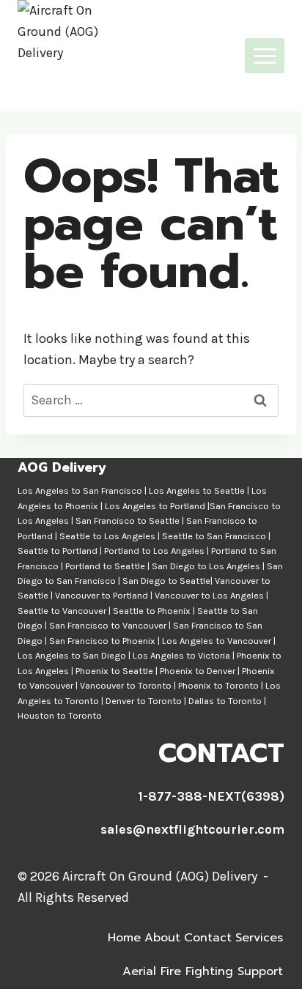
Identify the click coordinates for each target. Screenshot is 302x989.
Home (124, 938)
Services (259, 938)
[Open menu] (264, 55)
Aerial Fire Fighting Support (202, 971)
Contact (208, 938)
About (162, 938)
